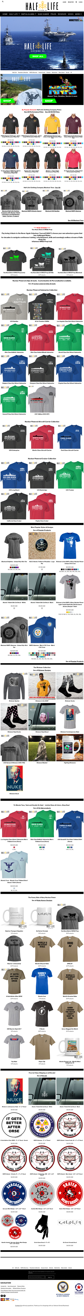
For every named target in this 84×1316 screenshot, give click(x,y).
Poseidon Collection (23, 72)
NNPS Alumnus (33, 72)
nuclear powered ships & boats (44, 284)
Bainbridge (54, 72)
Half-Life (14, 72)
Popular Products (44, 530)
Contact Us (3, 1286)
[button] (14, 14)
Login (64, 2)
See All (57, 187)
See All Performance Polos (33, 112)
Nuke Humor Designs (44, 900)
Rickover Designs (44, 670)
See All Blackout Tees (76, 220)
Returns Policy (21, 1286)
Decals (67, 72)
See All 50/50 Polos (52, 112)
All (71, 72)
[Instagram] (4, 1296)
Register (71, 2)
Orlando (49, 72)
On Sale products (44, 808)
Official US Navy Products (19, 1288)
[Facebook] (2, 1296)
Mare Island (62, 72)
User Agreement (12, 1286)
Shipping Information (6, 1288)
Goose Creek (42, 72)
